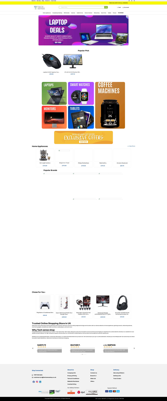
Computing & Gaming (57, 12)
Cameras (73, 12)
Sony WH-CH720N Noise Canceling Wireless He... (122, 313)
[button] (33, 348)
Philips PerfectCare (83, 163)
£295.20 (64, 317)
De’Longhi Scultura (45, 163)
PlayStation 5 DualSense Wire (45, 312)
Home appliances (47, 12)
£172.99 (45, 165)
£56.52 (45, 315)
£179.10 (103, 165)
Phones (114, 12)
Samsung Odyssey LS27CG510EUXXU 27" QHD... (103, 313)
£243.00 (102, 317)
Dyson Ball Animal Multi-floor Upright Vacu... (64, 313)
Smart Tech (103, 12)
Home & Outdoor (88, 12)
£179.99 (83, 165)
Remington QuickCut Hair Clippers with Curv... (83, 313)
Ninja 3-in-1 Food (64, 163)
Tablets (109, 12)
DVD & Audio (66, 12)
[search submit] (106, 7)
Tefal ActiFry (102, 163)
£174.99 (64, 165)
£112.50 (122, 317)
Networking (96, 12)
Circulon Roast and (122, 163)
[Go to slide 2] (82, 354)
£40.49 (83, 317)
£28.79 (122, 165)
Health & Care (80, 12)
